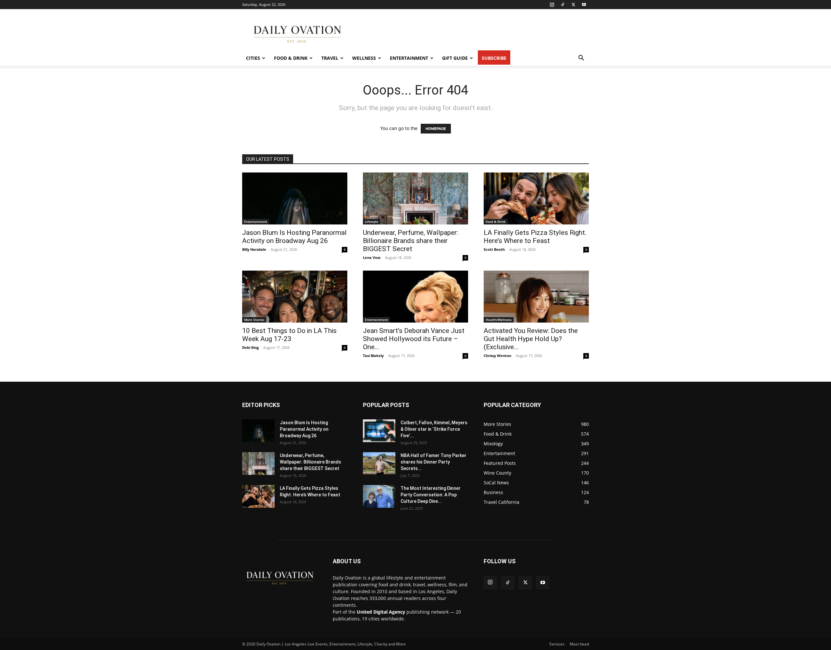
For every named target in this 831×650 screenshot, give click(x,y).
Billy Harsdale (254, 249)
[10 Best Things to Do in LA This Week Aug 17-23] (294, 297)
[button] (581, 59)
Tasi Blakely (373, 355)
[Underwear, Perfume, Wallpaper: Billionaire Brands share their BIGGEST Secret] (415, 198)
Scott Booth (494, 249)
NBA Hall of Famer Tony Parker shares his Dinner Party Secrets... (433, 462)
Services (556, 644)
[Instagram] (552, 4)
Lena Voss (371, 257)
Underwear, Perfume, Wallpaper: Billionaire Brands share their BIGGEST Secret (410, 241)
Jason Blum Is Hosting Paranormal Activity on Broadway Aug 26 (294, 237)
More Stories (254, 319)
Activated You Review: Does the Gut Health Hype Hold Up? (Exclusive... (531, 339)
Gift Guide (455, 58)
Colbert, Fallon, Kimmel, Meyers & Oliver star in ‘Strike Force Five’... (434, 429)
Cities (253, 58)
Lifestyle (371, 221)
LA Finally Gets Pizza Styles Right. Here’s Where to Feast (535, 237)
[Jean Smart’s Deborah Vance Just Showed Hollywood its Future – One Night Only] (415, 297)
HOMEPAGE (436, 128)
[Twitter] (573, 4)
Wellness (364, 58)
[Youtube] (584, 4)
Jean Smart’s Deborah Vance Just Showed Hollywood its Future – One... (414, 339)
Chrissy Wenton (497, 355)
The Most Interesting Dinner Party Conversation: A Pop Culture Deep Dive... (431, 495)
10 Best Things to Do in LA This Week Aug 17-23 (289, 335)
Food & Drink (290, 58)
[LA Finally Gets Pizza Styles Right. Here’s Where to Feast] (536, 198)
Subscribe (494, 58)
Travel (329, 58)
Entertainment (409, 58)
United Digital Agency (381, 612)
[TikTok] (562, 4)
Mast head (579, 644)
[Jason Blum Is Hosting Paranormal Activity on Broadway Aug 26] (294, 198)
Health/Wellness (499, 319)
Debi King (250, 347)
